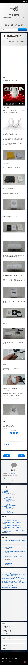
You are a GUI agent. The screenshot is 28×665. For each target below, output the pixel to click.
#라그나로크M (7, 578)
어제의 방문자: (7, 630)
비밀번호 (3, 641)
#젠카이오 (23, 582)
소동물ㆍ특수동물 (9, 507)
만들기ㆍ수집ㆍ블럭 (9, 497)
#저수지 (20, 582)
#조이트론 (7, 583)
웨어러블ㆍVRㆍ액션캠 (10, 500)
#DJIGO (6, 574)
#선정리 (3, 581)
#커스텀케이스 (13, 586)
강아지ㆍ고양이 (9, 508)
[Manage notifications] (25, 662)
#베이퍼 (22, 578)
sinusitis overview (15, 541)
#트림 (9, 587)
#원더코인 (16, 582)
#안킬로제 (4, 582)
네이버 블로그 (6, 490)
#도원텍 (3, 578)
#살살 (15, 580)
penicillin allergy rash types (13, 558)
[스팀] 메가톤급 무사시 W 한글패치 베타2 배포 (12, 520)
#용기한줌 (11, 582)
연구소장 (7, 42)
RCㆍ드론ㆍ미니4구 (13, 42)
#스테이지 (9, 581)
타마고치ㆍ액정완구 (9, 493)
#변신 (3, 580)
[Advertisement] (14, 62)
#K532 (24, 574)
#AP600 (3, 574)
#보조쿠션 (6, 580)
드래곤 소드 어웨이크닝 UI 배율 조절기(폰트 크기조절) (13, 522)
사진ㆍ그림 (8, 511)
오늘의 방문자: (7, 627)
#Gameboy (12, 574)
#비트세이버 (11, 580)
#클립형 (6, 587)
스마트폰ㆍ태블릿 (9, 501)
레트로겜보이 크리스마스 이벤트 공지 (11, 545)
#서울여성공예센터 (20, 580)
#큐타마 (3, 587)
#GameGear (19, 574)
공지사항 (5, 491)
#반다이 (16, 578)
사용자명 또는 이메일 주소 (7, 638)
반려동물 (5, 506)
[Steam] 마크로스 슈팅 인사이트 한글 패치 (12, 562)
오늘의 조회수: (7, 626)
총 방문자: (6, 633)
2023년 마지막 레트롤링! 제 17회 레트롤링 (12, 551)
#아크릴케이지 (14, 581)
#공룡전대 (17, 575)
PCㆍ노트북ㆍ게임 (9, 499)
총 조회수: (6, 631)
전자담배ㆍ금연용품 (9, 512)
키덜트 (5, 492)
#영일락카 (8, 582)
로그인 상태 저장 (6, 645)
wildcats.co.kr (7, 446)
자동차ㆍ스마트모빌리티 (10, 505)
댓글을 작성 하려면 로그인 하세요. (10, 475)
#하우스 (12, 587)
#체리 (21, 583)
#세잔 (6, 581)
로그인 (13, 473)
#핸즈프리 (15, 587)
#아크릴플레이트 (19, 581)
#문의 (12, 578)
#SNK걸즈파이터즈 (10, 575)
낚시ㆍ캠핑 (8, 504)
